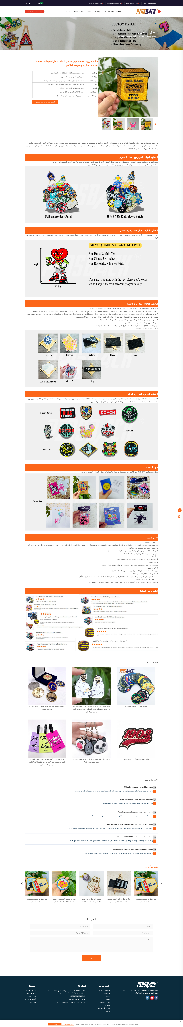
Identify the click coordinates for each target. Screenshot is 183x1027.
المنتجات (109, 11)
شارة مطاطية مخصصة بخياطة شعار (136, 706)
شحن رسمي (31, 1002)
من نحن (98, 11)
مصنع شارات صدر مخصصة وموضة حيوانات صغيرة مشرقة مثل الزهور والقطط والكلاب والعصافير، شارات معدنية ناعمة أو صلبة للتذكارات (91, 709)
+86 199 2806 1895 (132, 3)
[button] (22, 883)
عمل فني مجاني (30, 993)
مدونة (108, 1011)
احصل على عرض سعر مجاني (45, 102)
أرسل (91, 958)
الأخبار (89, 11)
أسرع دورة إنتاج (30, 999)
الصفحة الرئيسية (117, 11)
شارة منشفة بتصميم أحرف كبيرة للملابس (136, 759)
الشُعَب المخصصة (132, 36)
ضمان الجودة (31, 996)
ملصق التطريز (120, 36)
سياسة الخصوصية (104, 1008)
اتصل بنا (67, 11)
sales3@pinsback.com (114, 3)
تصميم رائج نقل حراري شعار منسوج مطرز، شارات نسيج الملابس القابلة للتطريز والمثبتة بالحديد (91, 901)
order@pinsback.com (95, 3)
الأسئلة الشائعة (78, 11)
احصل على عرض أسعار (34, 11)
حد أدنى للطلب (30, 990)
